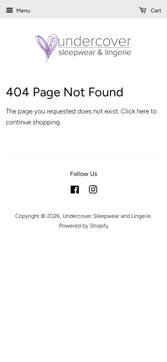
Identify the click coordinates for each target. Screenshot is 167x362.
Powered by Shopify (83, 225)
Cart (155, 10)
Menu (22, 10)
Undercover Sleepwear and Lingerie (107, 215)
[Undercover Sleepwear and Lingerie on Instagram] (93, 191)
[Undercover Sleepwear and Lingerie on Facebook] (74, 191)
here (143, 111)
